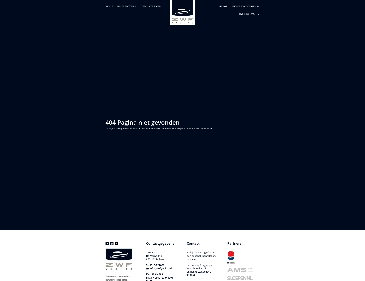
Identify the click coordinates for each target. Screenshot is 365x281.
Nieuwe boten (125, 6)
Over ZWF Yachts (249, 13)
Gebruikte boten (151, 6)
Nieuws (222, 6)
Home (109, 6)
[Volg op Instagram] (111, 243)
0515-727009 (157, 265)
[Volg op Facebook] (107, 243)
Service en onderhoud (245, 6)
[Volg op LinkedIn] (116, 243)
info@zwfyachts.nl (161, 268)
